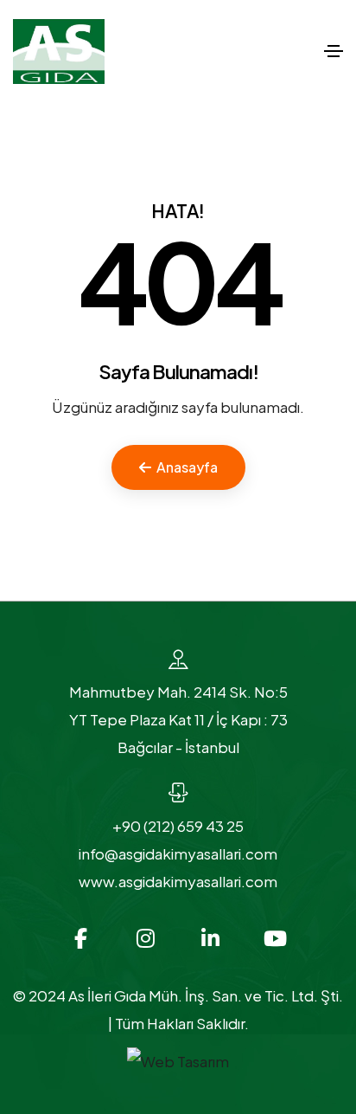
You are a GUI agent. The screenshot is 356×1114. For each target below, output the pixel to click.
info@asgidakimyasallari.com (178, 853)
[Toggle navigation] (333, 51)
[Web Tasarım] (178, 1059)
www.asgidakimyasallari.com (178, 881)
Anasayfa (187, 467)
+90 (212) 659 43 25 (178, 825)
